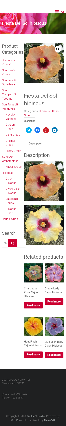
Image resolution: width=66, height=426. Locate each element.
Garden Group (10, 127)
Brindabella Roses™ (9, 62)
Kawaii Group (14, 166)
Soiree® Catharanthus (10, 159)
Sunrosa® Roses (8, 72)
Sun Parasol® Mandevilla (10, 106)
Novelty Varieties (11, 116)
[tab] (35, 143)
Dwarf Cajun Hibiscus (13, 191)
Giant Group (13, 134)
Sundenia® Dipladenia (9, 82)
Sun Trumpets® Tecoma (9, 94)
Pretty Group (13, 150)
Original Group (10, 143)
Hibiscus (44, 111)
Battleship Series (12, 201)
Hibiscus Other (11, 211)
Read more (33, 305)
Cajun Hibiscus (11, 181)
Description (35, 143)
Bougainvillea (10, 219)
